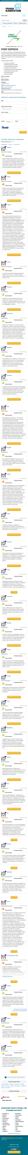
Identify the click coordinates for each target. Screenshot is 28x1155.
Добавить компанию (14, 1152)
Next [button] (26, 1098)
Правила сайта (22, 23)
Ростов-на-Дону (6, 1124)
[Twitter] (13, 1149)
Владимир (17, 1113)
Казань (17, 1116)
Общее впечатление (6, 106)
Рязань (17, 1124)
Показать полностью (7, 976)
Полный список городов (14, 1133)
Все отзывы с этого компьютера (20, 1010)
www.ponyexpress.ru (8, 87)
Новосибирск (5, 1123)
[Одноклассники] (15, 1149)
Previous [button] (2, 1098)
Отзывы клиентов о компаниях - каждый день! (12, 0)
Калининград (5, 1118)
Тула (16, 1127)
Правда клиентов (9, 1138)
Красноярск (18, 1119)
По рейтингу (17, 144)
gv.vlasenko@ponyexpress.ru (10, 85)
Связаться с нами (14, 1144)
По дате (10, 144)
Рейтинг (15, 23)
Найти (24, 20)
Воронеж (4, 1115)
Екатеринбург (18, 1115)
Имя (2, 100)
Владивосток (5, 1113)
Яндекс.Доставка (14, 1098)
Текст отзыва (4, 112)
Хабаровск (4, 1131)
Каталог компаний (7, 23)
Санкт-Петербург (19, 1126)
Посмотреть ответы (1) (14, 172)
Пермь (16, 1123)
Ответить (14, 592)
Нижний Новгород (19, 1121)
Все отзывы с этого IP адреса (20, 1009)
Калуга (17, 1118)
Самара (4, 1126)
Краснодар (5, 1119)
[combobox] (14, 109)
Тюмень (4, 1129)
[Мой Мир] (16, 1149)
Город (1, 121)
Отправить (23, 132)
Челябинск (18, 1131)
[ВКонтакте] (11, 1149)
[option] (14, 1098)
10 (22, 1077)
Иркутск (4, 1116)
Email (15, 121)
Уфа (16, 1129)
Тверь (3, 1127)
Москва (4, 1121)
